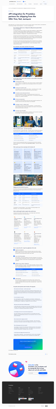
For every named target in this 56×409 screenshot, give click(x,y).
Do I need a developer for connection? (19, 297)
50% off (19, 393)
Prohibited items (30, 392)
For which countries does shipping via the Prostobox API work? (22, 332)
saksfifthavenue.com (36, 227)
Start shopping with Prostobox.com (13, 350)
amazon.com (29, 241)
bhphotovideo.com (16, 243)
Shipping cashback (21, 392)
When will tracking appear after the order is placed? (20, 325)
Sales (9, 392)
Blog (39, 391)
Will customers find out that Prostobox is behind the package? (22, 304)
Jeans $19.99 (20, 391)
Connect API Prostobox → (28, 347)
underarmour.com (25, 241)
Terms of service (40, 392)
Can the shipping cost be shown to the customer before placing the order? (23, 311)
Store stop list (30, 393)
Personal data (40, 393)
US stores (10, 393)
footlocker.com (25, 227)
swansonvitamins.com (16, 228)
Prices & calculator (11, 391)
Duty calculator (30, 391)
